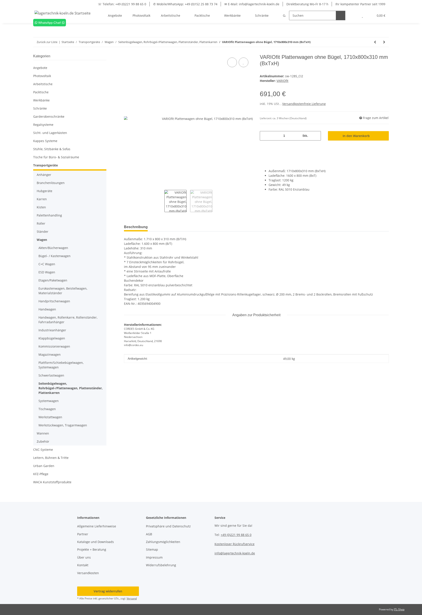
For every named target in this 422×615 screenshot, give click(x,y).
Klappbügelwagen (51, 338)
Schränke (40, 108)
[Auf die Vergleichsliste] (232, 62)
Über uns (84, 557)
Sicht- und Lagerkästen (50, 133)
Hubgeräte (44, 191)
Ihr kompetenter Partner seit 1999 (360, 4)
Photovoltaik (42, 76)
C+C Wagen (46, 264)
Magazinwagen (49, 354)
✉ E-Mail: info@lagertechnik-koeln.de (251, 4)
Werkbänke (41, 100)
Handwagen (47, 309)
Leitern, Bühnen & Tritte (51, 458)
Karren (42, 199)
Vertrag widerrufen (108, 591)
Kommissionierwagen (54, 346)
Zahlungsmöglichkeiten (163, 542)
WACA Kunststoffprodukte (52, 482)
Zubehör (43, 441)
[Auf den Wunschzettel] (243, 62)
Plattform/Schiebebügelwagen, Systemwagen (61, 365)
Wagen (42, 240)
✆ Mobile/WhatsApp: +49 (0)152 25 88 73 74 (185, 4)
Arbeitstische (43, 84)
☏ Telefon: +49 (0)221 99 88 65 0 (122, 4)
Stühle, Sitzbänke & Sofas (51, 149)
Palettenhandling (49, 215)
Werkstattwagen (50, 417)
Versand (132, 598)
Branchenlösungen (51, 183)
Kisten (41, 207)
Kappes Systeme (45, 141)
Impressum (154, 557)
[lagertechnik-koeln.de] (62, 13)
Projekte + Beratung (91, 549)
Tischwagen (47, 409)
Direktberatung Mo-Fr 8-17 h (307, 4)
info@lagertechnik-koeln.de (235, 553)
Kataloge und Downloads (95, 542)
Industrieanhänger (52, 330)
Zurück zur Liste (47, 42)
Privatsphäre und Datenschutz (168, 526)
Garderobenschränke (48, 116)
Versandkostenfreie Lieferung (304, 104)
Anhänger (44, 175)
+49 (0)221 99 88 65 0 (236, 535)
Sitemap (152, 549)
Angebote (40, 68)
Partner (82, 534)
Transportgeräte (45, 165)
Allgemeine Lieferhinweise (96, 526)
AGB (149, 534)
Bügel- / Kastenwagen (54, 256)
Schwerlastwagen (51, 375)
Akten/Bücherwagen (53, 248)
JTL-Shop (399, 609)
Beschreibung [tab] (136, 227)
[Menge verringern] (264, 135)
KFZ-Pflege (40, 474)
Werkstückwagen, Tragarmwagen (62, 425)
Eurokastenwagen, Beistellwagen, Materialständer (62, 290)
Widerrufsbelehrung (161, 565)
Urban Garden (43, 466)
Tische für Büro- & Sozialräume (56, 157)
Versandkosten (88, 573)
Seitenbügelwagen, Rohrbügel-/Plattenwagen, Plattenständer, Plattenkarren (70, 388)
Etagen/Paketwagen (52, 280)
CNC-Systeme (43, 449)
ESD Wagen (46, 272)
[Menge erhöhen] (316, 135)
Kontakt (82, 565)
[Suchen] (340, 15)
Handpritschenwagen (54, 301)
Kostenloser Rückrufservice (235, 544)
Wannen (43, 433)
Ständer (42, 231)
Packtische (41, 92)
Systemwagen (48, 401)
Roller (41, 223)
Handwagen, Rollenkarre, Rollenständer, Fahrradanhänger (67, 319)
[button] (353, 15)
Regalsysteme (43, 125)
